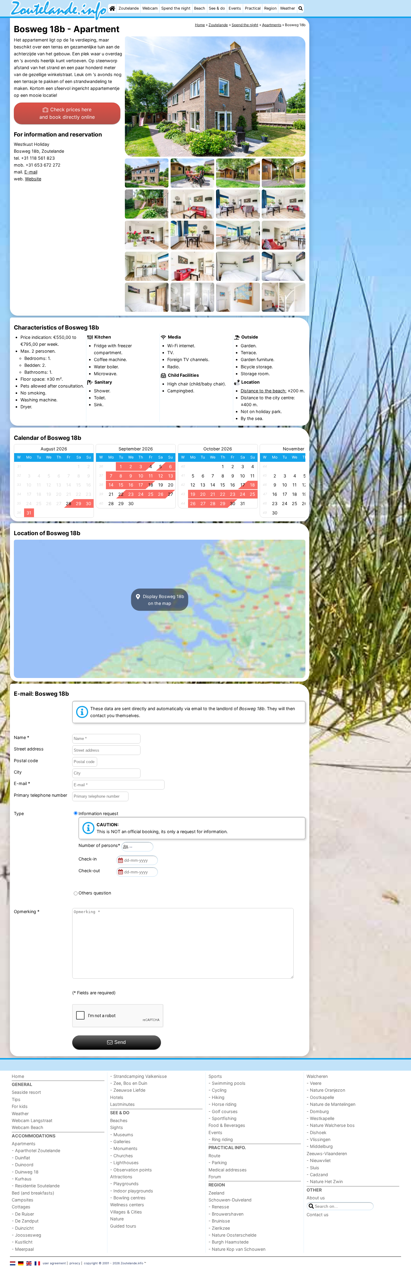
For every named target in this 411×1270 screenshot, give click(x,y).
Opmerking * (26, 911)
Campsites (22, 1199)
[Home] (112, 8)
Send (120, 1042)
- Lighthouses (124, 1162)
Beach (199, 8)
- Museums (121, 1134)
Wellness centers (127, 1204)
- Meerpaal (23, 1249)
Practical (253, 8)
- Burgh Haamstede (229, 1241)
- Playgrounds (124, 1183)
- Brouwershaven (226, 1213)
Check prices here (67, 113)
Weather (287, 8)
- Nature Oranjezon (326, 1090)
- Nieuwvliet (319, 1160)
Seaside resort (26, 1092)
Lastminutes (122, 1104)
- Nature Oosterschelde (232, 1235)
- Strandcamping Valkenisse (138, 1076)
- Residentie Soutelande (36, 1185)
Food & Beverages (227, 1125)
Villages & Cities (126, 1211)
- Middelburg (320, 1146)
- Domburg (318, 1111)
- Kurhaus (22, 1178)
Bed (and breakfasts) (33, 1192)
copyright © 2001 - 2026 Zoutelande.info (113, 1263)
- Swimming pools (227, 1083)
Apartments (24, 1143)
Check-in (89, 858)
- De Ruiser (23, 1213)
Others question (95, 892)
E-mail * (22, 783)
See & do (217, 8)
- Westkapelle (320, 1118)
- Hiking (216, 1097)
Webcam (150, 8)
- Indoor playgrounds (131, 1190)
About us (316, 1197)
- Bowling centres (128, 1197)
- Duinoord (22, 1164)
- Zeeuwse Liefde (127, 1090)
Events (235, 8)
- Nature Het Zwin (325, 1181)
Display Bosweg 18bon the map (163, 600)
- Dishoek (316, 1132)
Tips (16, 1099)
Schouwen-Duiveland (230, 1199)
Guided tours (123, 1226)
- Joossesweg (26, 1235)
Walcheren (317, 1076)
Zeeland (216, 1192)
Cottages (21, 1206)
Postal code (26, 760)
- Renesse (219, 1206)
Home (18, 1076)
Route (214, 1155)
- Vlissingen (318, 1139)
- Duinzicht (23, 1228)
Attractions (121, 1176)
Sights (116, 1127)
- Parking (218, 1162)
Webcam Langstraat (32, 1120)
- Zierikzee (219, 1228)
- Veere (314, 1083)
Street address (29, 748)
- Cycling (218, 1090)
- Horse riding (222, 1104)
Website (33, 178)
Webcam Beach (27, 1127)
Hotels (116, 1097)
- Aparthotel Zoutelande (36, 1150)
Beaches (119, 1120)
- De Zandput (25, 1220)
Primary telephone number (40, 795)
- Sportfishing (222, 1118)
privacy (75, 1263)
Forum (215, 1176)
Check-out (90, 870)
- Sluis (313, 1167)
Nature (117, 1218)
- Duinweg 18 (25, 1171)
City (18, 772)
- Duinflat (21, 1157)
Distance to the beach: (263, 390)
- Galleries (120, 1141)
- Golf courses (223, 1111)
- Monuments (124, 1148)
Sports (215, 1076)
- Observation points (131, 1169)
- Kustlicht (22, 1241)
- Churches (121, 1155)
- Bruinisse (219, 1220)
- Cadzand (317, 1174)
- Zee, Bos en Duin (128, 1083)
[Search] (300, 8)
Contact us (318, 1214)
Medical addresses (228, 1169)
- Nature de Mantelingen (331, 1104)
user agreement (54, 1263)
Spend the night (175, 8)
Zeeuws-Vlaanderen (327, 1153)
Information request (98, 813)
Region (270, 8)
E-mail (30, 171)
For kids (20, 1106)
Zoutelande (129, 8)
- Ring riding (221, 1139)
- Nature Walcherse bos (331, 1125)
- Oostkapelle (320, 1097)
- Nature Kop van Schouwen (237, 1249)
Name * (21, 737)
